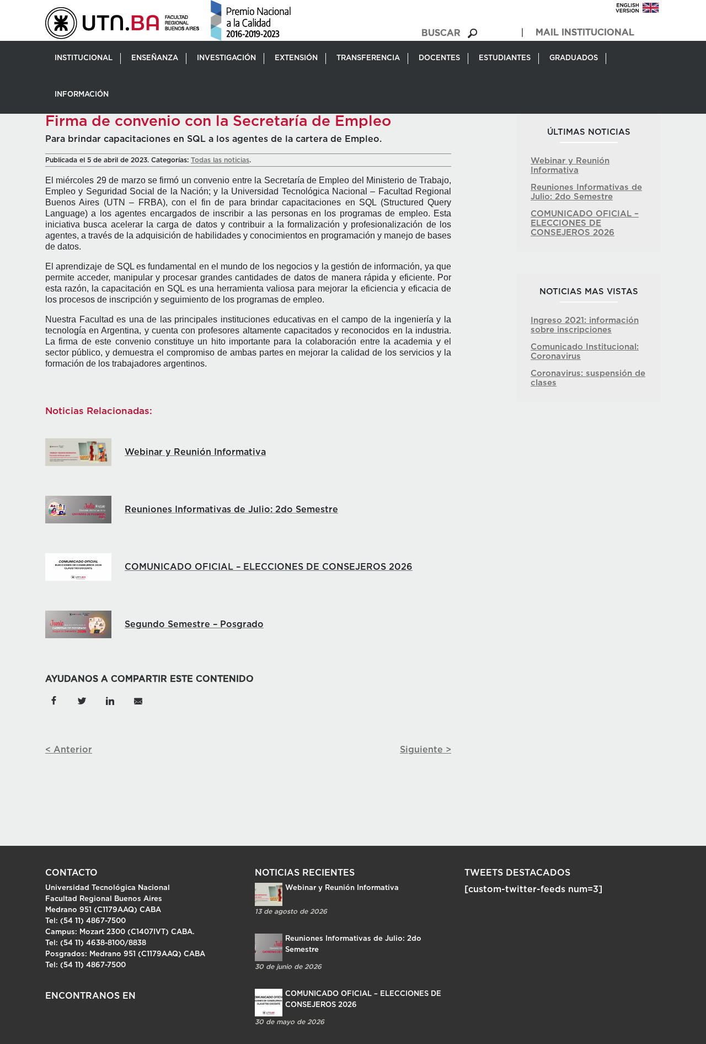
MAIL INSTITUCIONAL (585, 32)
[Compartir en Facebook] (53, 700)
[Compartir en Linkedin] (110, 700)
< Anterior (68, 749)
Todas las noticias (220, 160)
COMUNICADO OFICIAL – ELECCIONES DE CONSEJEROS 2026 (585, 223)
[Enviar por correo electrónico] (137, 700)
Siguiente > (425, 749)
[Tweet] (81, 700)
